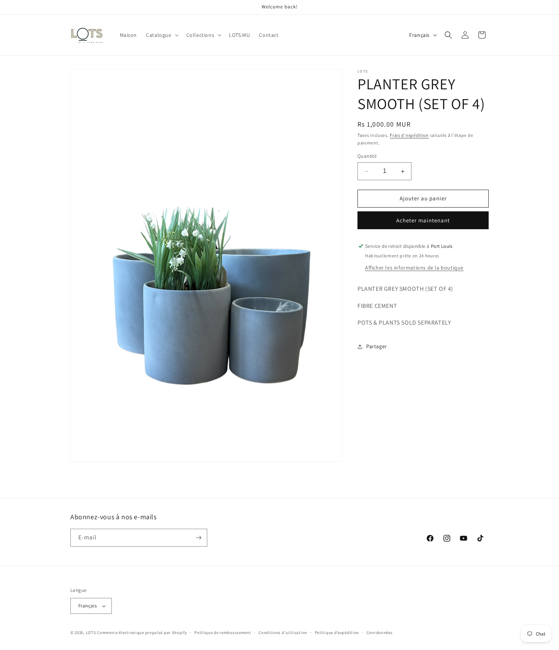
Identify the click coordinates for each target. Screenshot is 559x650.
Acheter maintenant (423, 220)
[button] (161, 35)
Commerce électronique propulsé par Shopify (142, 632)
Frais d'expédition (409, 135)
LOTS (91, 632)
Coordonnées (380, 632)
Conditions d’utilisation (283, 632)
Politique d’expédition (337, 632)
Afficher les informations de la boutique (414, 267)
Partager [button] (376, 346)
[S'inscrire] (198, 538)
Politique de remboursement (222, 632)
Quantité (366, 156)
